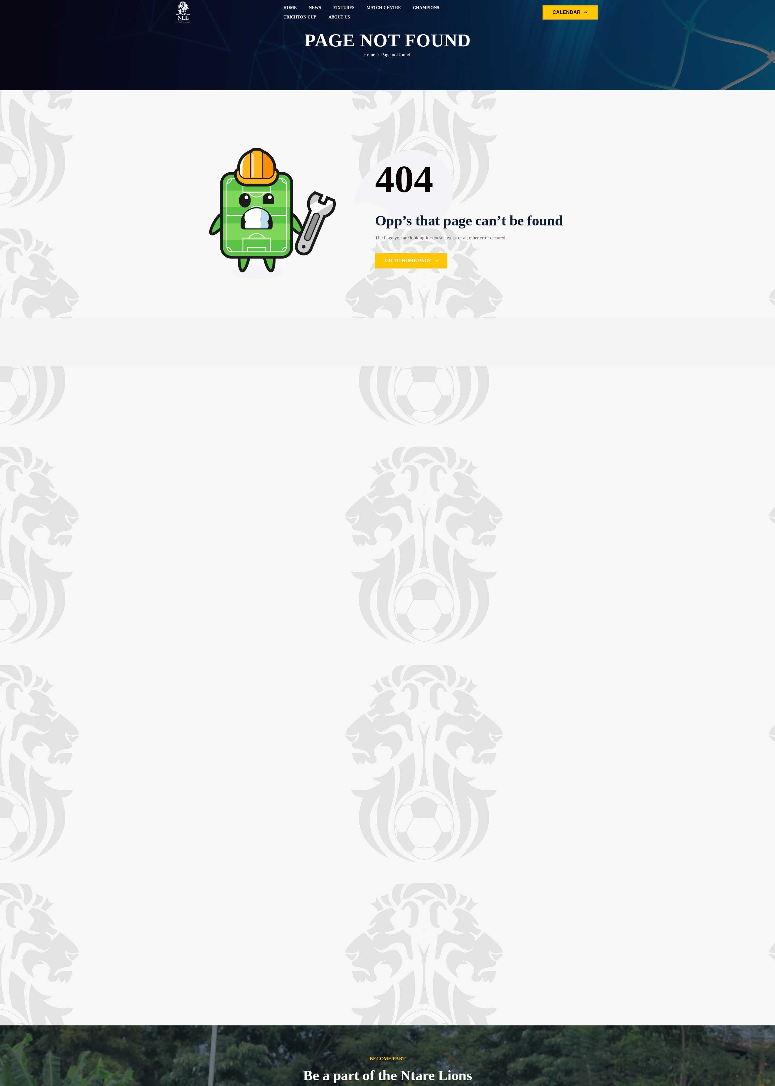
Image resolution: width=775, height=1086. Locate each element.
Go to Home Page (409, 260)
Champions (426, 7)
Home (290, 7)
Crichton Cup (299, 17)
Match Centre (384, 7)
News (315, 7)
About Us (339, 17)
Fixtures (344, 7)
